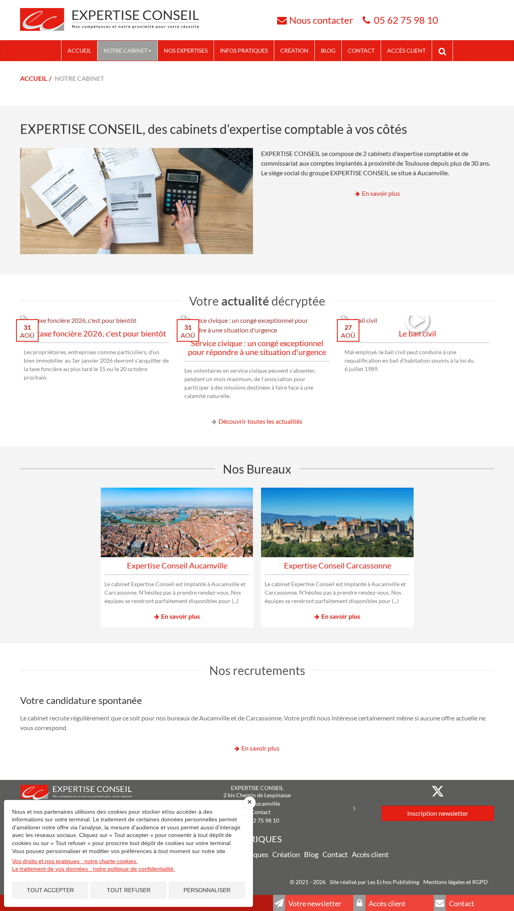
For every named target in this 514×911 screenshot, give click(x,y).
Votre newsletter (314, 903)
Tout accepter (50, 890)
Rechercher (445, 50)
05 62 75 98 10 (406, 20)
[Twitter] (437, 791)
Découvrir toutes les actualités (260, 421)
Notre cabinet (125, 50)
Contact (361, 50)
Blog (328, 50)
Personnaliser (207, 890)
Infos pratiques (244, 50)
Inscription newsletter (437, 813)
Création (294, 50)
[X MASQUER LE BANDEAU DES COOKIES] (249, 802)
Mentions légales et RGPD (455, 881)
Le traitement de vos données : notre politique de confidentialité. (93, 869)
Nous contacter (321, 20)
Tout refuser (129, 890)
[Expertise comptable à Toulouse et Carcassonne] (109, 19)
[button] (356, 805)
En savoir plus (381, 193)
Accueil (79, 50)
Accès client (406, 50)
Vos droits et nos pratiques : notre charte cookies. (75, 861)
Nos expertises (186, 50)
